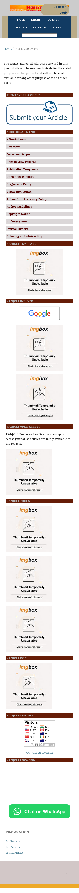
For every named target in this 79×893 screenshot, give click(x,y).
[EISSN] (29, 708)
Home (21, 19)
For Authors (13, 847)
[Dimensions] (39, 369)
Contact (58, 27)
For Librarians (14, 852)
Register (52, 19)
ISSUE (20, 27)
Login (35, 19)
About (38, 27)
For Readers (13, 841)
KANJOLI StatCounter (39, 752)
